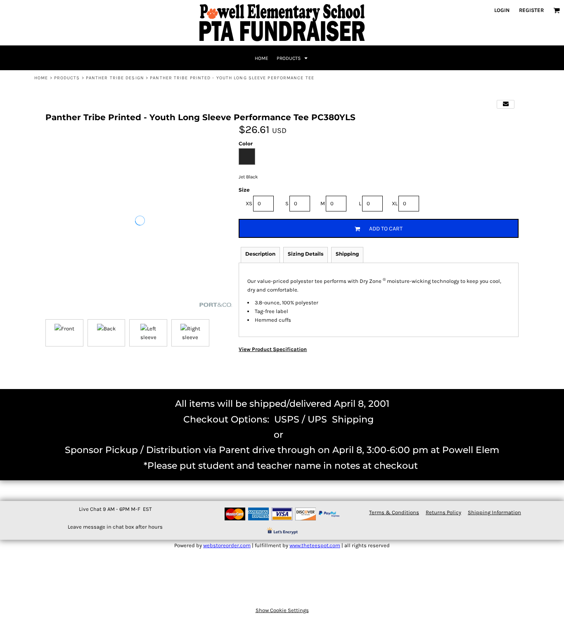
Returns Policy (443, 512)
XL (395, 203)
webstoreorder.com (227, 545)
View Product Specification (273, 349)
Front (67, 328)
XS (249, 203)
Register (531, 10)
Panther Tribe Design (115, 78)
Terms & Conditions (394, 512)
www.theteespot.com (314, 545)
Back (110, 328)
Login (501, 10)
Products (67, 78)
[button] (556, 10)
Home (41, 78)
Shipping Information (494, 512)
